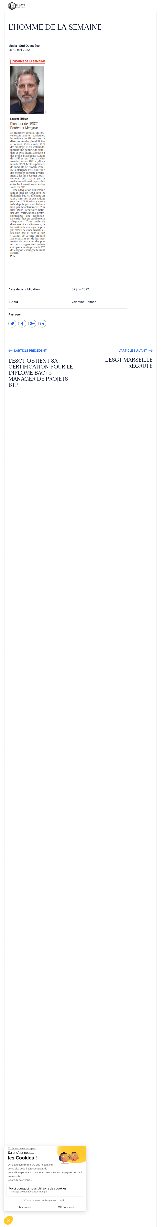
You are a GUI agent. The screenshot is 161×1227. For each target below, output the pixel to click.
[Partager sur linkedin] (42, 326)
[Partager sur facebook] (22, 326)
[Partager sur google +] (32, 326)
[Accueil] (42, 6)
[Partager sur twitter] (12, 326)
